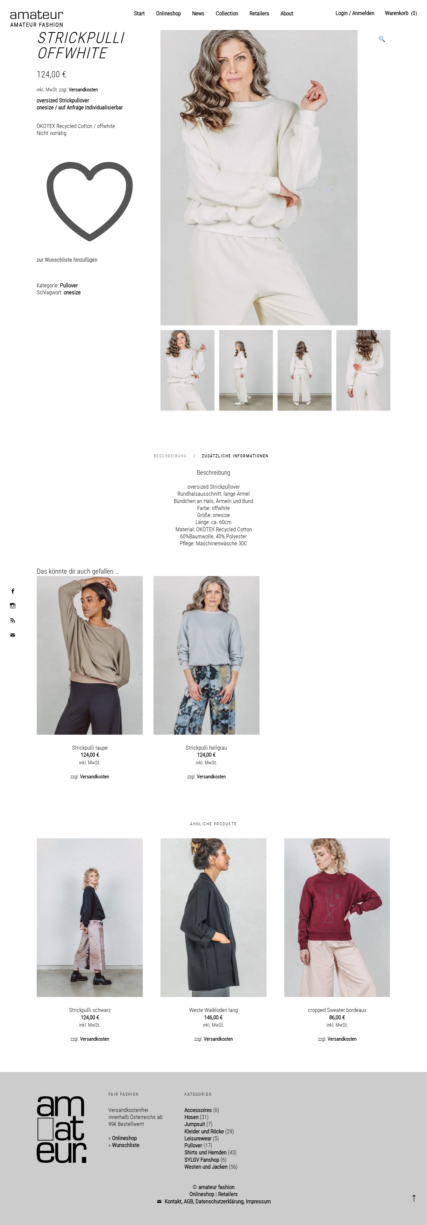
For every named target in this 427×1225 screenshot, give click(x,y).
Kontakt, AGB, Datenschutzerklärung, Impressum (218, 1201)
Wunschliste (125, 1145)
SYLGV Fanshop (201, 1159)
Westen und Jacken (206, 1166)
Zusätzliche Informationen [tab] (235, 456)
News (198, 13)
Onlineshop (168, 13)
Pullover (69, 285)
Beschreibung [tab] (171, 456)
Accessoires (198, 1110)
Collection (227, 13)
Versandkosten (83, 90)
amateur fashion (36, 24)
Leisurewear (197, 1138)
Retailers (259, 13)
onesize (72, 292)
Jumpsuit (194, 1124)
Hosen (191, 1117)
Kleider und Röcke (204, 1131)
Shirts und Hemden (205, 1152)
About (287, 13)
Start (139, 13)
